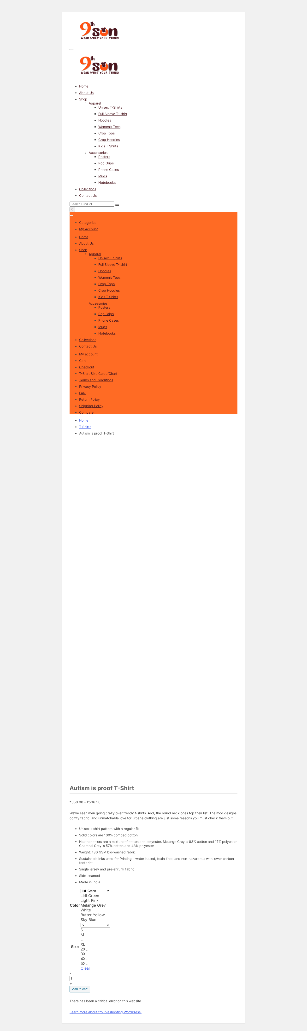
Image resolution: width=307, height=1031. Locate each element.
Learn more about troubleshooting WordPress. (106, 1012)
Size (75, 946)
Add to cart (80, 989)
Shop (83, 99)
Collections (87, 189)
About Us (86, 93)
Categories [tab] (87, 222)
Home (83, 86)
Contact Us (88, 195)
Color (75, 905)
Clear (85, 968)
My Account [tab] (88, 229)
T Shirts (85, 427)
